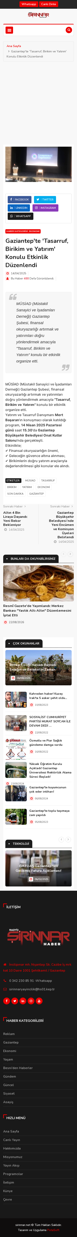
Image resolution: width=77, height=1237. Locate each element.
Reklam (9, 1034)
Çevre (7, 1199)
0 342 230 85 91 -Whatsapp (30, 981)
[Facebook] (6, 1002)
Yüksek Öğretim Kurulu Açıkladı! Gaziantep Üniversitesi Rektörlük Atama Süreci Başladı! (50, 770)
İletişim (8, 1182)
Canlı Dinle (48, 4)
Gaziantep (36, 493)
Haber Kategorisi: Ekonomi (23, 231)
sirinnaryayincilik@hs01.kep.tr (32, 989)
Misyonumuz (12, 1157)
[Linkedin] (22, 1002)
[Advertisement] (38, 102)
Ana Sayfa (14, 46)
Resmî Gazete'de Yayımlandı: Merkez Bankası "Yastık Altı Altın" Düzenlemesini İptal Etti (37, 611)
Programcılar (13, 1174)
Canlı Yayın (11, 1140)
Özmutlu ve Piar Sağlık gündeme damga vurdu (45, 743)
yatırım (27, 487)
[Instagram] (31, 1002)
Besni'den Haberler (18, 1068)
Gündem (9, 1076)
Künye (8, 1191)
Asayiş (8, 1102)
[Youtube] (39, 1002)
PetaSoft (53, 1230)
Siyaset (9, 1093)
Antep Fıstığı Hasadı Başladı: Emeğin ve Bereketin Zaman (33, 667)
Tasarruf (48, 480)
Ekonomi (44, 487)
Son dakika (15, 493)
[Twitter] (14, 1002)
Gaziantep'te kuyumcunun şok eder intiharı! (47, 789)
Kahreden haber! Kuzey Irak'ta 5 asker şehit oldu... (48, 696)
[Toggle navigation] (9, 30)
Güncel (8, 1085)
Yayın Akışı (11, 1165)
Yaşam (8, 1059)
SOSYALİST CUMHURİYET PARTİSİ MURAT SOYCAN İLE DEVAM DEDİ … (50, 721)
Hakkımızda (12, 1148)
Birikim (11, 487)
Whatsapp (29, 4)
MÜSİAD (30, 480)
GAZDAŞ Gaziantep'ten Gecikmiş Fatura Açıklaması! (38, 868)
